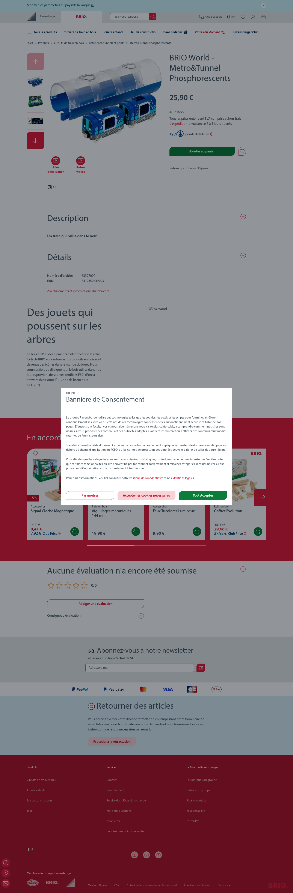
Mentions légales (183, 478)
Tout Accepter (203, 495)
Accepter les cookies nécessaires (146, 495)
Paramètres (90, 495)
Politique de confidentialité (146, 478)
